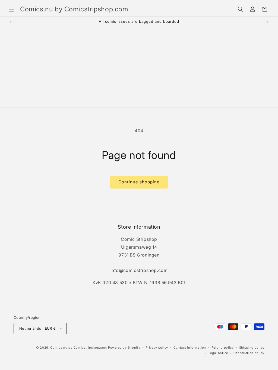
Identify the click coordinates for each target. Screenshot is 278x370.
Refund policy (222, 347)
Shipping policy (252, 347)
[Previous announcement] (11, 22)
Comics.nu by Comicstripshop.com (78, 347)
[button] (11, 9)
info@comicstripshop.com (139, 270)
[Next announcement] (267, 22)
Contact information (189, 347)
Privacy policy (157, 347)
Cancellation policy (248, 353)
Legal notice (218, 353)
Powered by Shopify (124, 347)
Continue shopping (139, 181)
